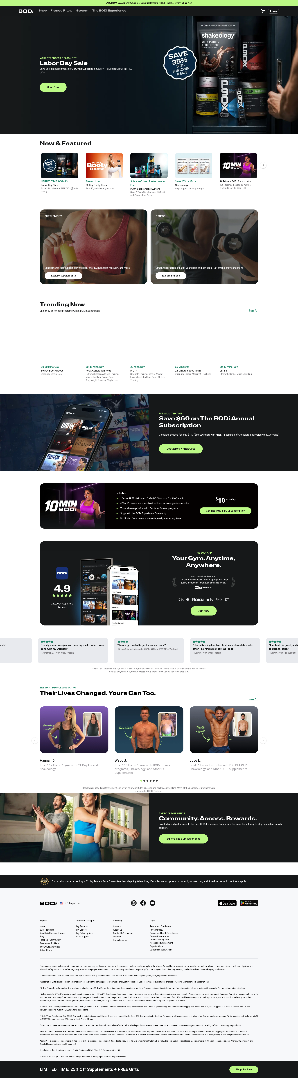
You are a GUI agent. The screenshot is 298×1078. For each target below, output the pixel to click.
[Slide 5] (154, 781)
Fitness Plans (61, 10)
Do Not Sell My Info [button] (159, 939)
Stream (82, 10)
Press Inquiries (120, 940)
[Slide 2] (144, 781)
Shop (42, 10)
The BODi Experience (109, 10)
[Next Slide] (263, 165)
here (243, 988)
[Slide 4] (150, 781)
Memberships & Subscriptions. (196, 981)
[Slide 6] (157, 781)
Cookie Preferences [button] (159, 936)
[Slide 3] (147, 781)
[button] (149, 246)
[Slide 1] (141, 781)
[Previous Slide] (35, 740)
